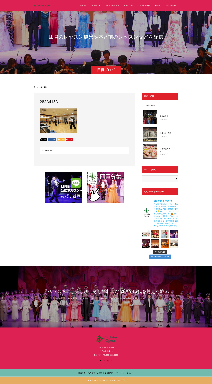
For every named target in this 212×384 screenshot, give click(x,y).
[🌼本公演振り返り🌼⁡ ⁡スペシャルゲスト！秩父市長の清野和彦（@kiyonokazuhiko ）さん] (146, 234)
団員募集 (81, 373)
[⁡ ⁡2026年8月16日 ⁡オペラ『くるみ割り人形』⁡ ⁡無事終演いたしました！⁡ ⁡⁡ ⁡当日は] (155, 243)
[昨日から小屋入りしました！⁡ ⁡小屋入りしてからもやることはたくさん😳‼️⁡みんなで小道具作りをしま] (174, 243)
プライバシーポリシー (125, 373)
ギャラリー (96, 6)
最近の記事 (150, 106)
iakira (51, 150)
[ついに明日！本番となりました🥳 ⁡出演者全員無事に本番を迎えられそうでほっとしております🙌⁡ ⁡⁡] (165, 243)
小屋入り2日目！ (166, 133)
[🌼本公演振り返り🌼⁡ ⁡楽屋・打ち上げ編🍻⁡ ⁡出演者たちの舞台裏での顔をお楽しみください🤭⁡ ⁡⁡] (155, 234)
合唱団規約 (109, 373)
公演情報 (83, 6)
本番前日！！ (165, 116)
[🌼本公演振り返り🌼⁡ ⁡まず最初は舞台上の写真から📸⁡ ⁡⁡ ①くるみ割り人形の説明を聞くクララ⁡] (146, 243)
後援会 (157, 6)
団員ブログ (128, 6)
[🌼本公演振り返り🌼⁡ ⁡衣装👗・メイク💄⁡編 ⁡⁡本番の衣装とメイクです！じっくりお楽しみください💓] (165, 234)
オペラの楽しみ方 (112, 6)
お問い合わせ (171, 6)
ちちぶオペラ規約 (95, 373)
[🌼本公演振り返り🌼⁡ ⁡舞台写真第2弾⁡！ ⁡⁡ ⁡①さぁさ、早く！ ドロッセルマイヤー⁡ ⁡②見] (174, 234)
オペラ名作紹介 (144, 6)
